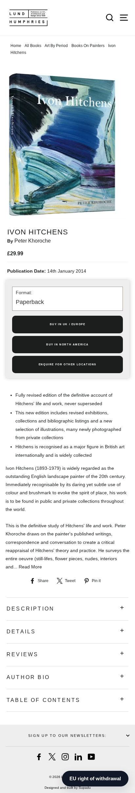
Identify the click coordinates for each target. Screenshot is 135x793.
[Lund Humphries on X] (52, 756)
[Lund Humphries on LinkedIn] (78, 756)
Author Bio (28, 677)
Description (30, 608)
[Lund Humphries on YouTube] (91, 756)
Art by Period (56, 45)
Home (15, 45)
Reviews (22, 654)
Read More (30, 566)
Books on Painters (88, 45)
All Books (33, 45)
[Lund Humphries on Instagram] (65, 756)
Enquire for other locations (67, 364)
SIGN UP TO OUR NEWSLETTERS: (67, 735)
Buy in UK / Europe (68, 324)
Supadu (85, 787)
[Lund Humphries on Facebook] (39, 756)
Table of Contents (43, 700)
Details (21, 631)
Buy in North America (67, 344)
